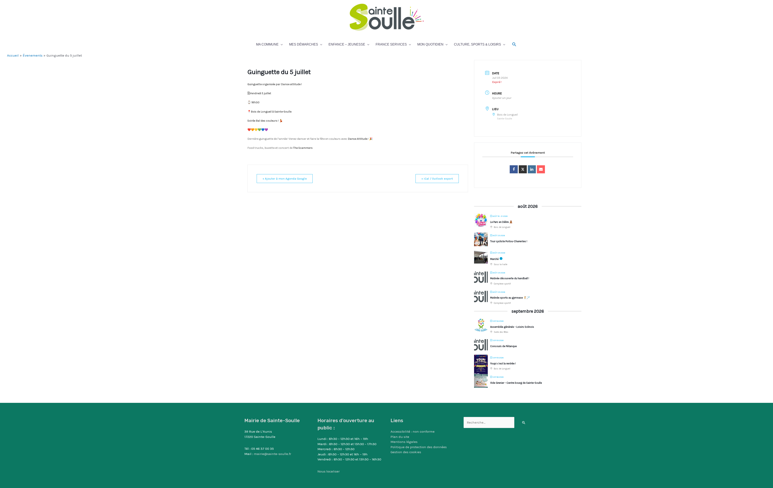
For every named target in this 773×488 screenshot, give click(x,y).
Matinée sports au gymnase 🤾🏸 (510, 297)
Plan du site (400, 437)
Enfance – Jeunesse (347, 44)
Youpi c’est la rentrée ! (503, 363)
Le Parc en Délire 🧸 (501, 221)
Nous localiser (328, 471)
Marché (494, 259)
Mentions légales (404, 442)
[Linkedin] (532, 169)
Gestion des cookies (406, 452)
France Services (391, 44)
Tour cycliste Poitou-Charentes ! (508, 241)
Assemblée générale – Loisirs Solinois (512, 326)
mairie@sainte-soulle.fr (272, 454)
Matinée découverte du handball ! (509, 278)
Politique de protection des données (419, 447)
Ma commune (267, 44)
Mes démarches (303, 44)
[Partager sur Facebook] (514, 169)
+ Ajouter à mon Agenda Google (284, 178)
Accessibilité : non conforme (413, 431)
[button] (514, 44)
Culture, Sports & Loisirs (477, 44)
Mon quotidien (430, 44)
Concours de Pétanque (503, 346)
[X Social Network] (523, 169)
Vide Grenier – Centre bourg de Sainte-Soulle (516, 382)
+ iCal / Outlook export (437, 178)
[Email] (541, 169)
